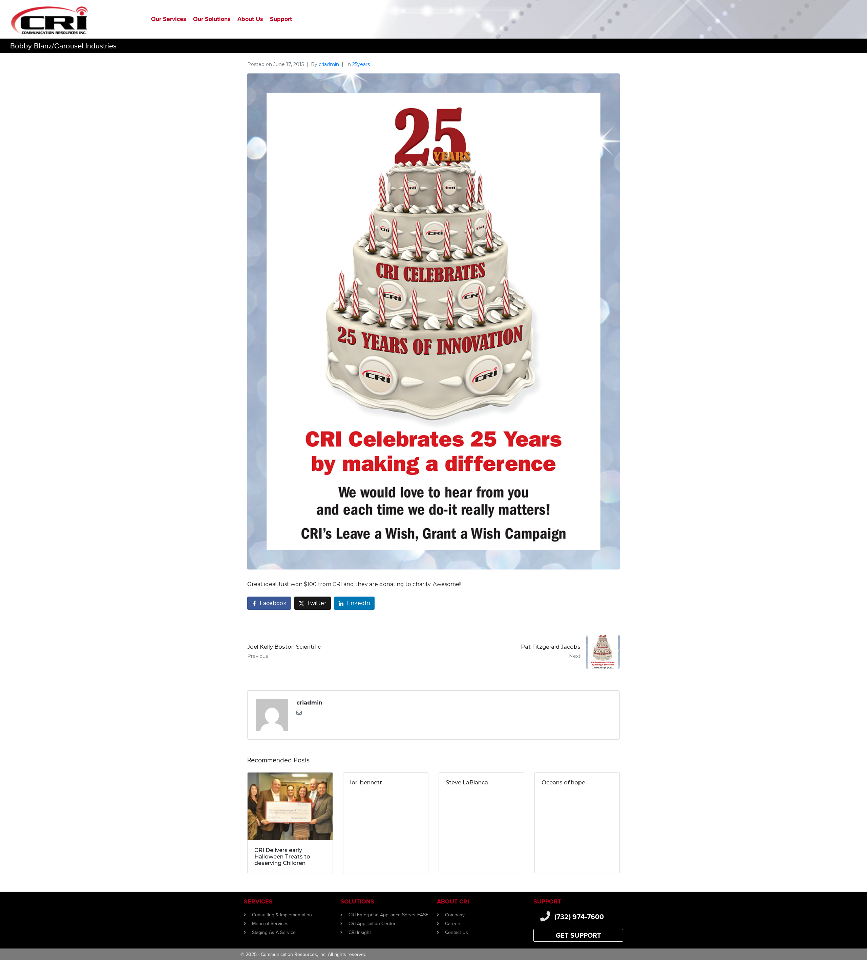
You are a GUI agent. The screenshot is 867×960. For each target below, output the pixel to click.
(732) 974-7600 (579, 916)
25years (361, 64)
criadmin (329, 64)
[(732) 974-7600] (545, 916)
